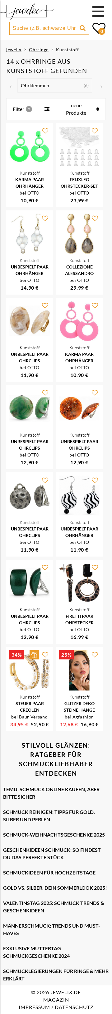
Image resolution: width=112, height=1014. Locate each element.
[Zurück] (10, 86)
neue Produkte (76, 109)
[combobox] (44, 28)
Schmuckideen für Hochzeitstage (49, 872)
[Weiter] (101, 86)
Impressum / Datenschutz (56, 1007)
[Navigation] (98, 11)
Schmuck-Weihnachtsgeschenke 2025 (54, 834)
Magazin (56, 1000)
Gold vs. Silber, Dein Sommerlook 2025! (55, 888)
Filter (18, 109)
